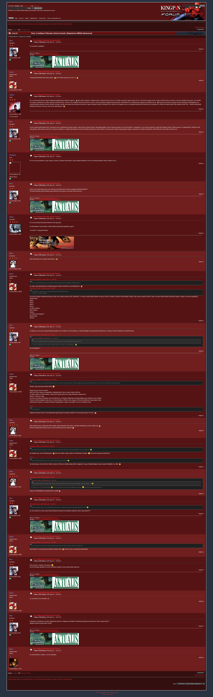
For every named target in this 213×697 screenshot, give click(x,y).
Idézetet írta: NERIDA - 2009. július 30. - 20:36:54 (43, 279)
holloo (11, 95)
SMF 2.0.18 (99, 692)
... (14, 29)
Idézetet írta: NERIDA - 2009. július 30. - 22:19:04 (43, 542)
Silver (11, 217)
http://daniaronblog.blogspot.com (49, 53)
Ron (11, 41)
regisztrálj (36, 6)
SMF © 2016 (106, 692)
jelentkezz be (26, 6)
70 (17, 29)
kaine (11, 72)
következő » (202, 27)
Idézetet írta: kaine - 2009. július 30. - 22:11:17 (42, 477)
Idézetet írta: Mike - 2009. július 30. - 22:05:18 (42, 446)
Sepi (11, 649)
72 (21, 29)
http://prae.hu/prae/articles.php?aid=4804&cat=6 (47, 54)
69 (15, 29)
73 (23, 29)
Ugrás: (174, 683)
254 (26, 29)
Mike (11, 253)
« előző (196, 27)
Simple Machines (114, 692)
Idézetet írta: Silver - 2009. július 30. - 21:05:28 (42, 288)
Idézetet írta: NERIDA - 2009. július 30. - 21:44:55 (43, 379)
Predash (12, 155)
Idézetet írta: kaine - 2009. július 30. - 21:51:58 (42, 504)
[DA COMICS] (10, 60)
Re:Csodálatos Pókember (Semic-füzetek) (46, 40)
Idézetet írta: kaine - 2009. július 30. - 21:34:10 (42, 334)
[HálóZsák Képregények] (10, 179)
